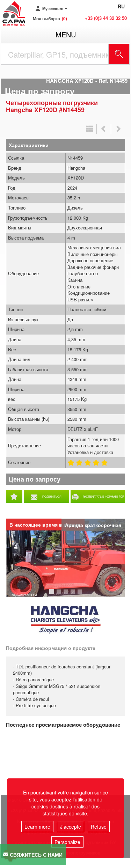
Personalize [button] (67, 841)
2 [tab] (59, 594)
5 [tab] (80, 594)
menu (66, 34)
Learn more (37, 826)
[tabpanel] (65, 558)
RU (121, 6)
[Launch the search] (119, 54)
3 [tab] (66, 594)
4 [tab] (73, 594)
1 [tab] (52, 594)
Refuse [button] (99, 826)
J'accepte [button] (70, 826)
